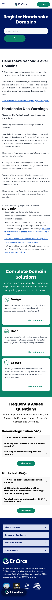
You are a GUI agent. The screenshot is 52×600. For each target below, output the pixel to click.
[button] (26, 438)
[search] (15, 38)
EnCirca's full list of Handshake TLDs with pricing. (26, 238)
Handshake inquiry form (14, 252)
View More (26, 463)
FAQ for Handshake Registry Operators (21, 242)
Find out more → (36, 320)
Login (43, 4)
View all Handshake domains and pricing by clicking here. (25, 100)
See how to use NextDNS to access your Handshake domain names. (27, 231)
